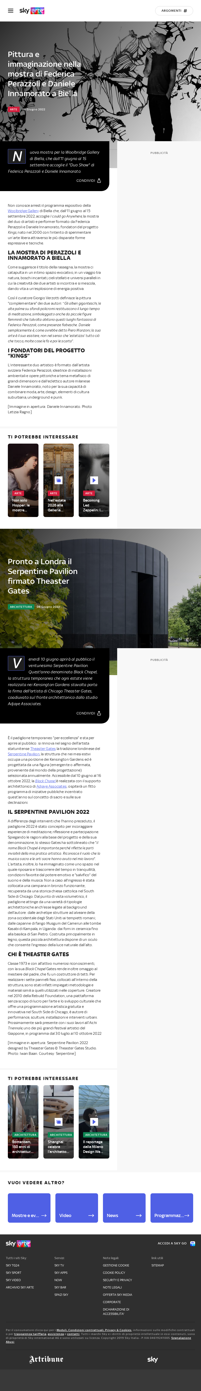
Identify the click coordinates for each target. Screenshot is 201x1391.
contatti (73, 1334)
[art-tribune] (46, 1360)
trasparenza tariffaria (30, 1334)
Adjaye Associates (51, 786)
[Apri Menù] (14, 11)
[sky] (153, 1360)
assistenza (56, 1334)
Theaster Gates (43, 749)
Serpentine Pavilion (24, 754)
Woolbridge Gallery (23, 211)
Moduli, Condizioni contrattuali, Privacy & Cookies (94, 1330)
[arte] (34, 10)
